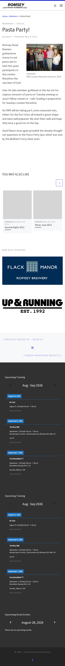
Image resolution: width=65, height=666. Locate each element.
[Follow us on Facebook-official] (32, 660)
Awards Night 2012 (14, 227)
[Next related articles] (59, 182)
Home (5, 16)
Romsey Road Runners (40, 652)
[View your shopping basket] (55, 5)
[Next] (54, 385)
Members (14, 16)
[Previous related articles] (52, 182)
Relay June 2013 (43, 224)
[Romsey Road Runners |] (15, 5)
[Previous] (10, 385)
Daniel (8, 37)
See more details (15, 411)
